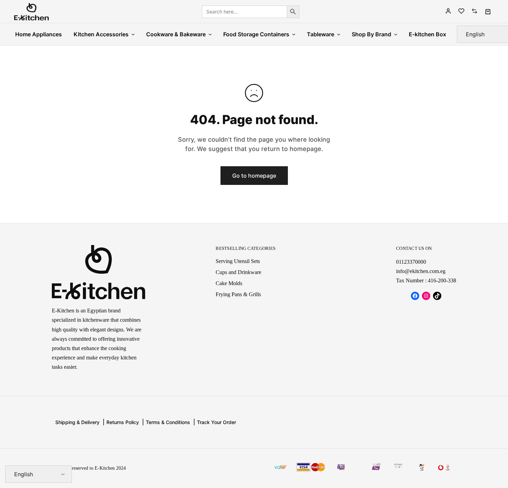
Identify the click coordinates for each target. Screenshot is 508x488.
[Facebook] (415, 296)
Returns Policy (122, 422)
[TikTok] (437, 296)
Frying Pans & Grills (238, 294)
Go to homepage (254, 175)
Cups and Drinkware (238, 272)
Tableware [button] (320, 34)
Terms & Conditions (168, 422)
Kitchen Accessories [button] (101, 34)
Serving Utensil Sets (238, 261)
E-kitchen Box (427, 34)
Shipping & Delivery (77, 422)
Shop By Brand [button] (371, 34)
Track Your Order (216, 422)
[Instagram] (426, 296)
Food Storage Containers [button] (256, 34)
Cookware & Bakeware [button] (176, 34)
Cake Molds (229, 283)
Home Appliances (38, 34)
